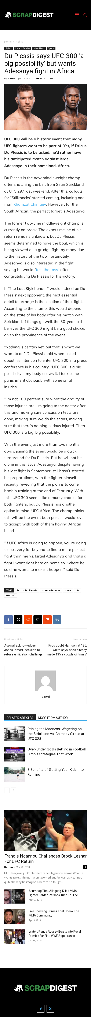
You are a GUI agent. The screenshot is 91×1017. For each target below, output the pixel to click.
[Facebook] (8, 619)
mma (68, 590)
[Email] (37, 619)
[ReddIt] (28, 619)
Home (8, 41)
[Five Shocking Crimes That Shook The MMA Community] (14, 916)
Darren (8, 867)
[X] (18, 619)
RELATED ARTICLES (20, 717)
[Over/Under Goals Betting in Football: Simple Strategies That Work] (14, 754)
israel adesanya (51, 590)
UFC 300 (10, 595)
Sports (51, 48)
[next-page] (13, 790)
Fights (19, 41)
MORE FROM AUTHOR (53, 717)
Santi (11, 78)
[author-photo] (45, 691)
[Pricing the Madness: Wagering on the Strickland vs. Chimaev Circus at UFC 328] (14, 733)
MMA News (38, 48)
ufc (77, 590)
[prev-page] (7, 790)
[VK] (57, 619)
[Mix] (47, 619)
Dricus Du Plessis (27, 590)
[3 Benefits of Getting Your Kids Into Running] (14, 774)
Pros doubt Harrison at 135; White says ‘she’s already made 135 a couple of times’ (67, 650)
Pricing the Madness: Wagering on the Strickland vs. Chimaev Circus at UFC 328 (56, 734)
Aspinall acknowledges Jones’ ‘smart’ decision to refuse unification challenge (23, 650)
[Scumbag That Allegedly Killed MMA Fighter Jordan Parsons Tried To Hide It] (14, 896)
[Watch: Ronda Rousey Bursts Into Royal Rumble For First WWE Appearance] (14, 936)
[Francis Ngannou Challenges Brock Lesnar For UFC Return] (45, 830)
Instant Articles (22, 48)
